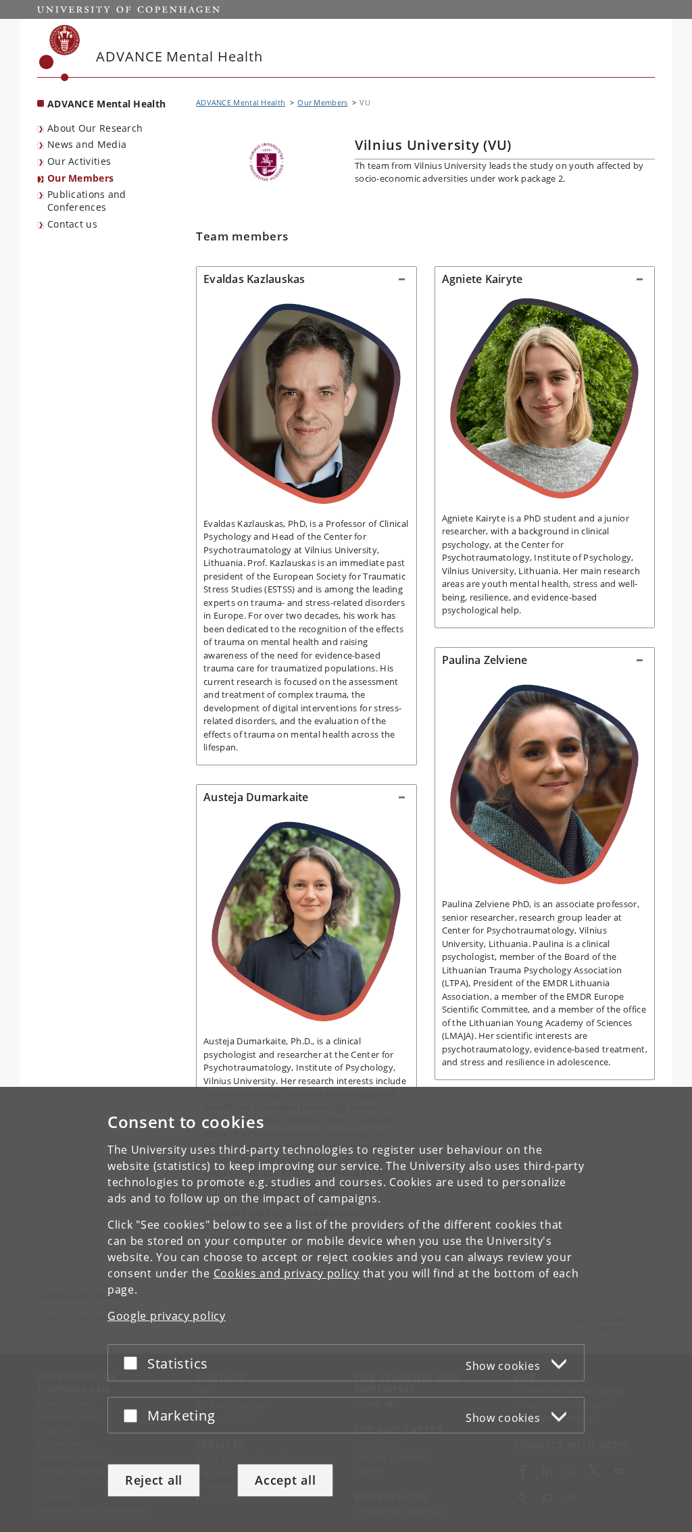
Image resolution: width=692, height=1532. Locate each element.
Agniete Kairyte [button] (482, 279)
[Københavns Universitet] (59, 53)
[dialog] (346, 1309)
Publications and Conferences (86, 200)
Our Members (80, 178)
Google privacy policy (166, 1315)
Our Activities (79, 161)
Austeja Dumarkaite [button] (256, 797)
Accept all (285, 1480)
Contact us (72, 224)
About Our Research (95, 128)
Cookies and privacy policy (287, 1273)
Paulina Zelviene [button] (485, 660)
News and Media (86, 144)
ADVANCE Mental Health (106, 103)
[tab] (306, 279)
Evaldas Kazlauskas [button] (254, 279)
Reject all (153, 1480)
